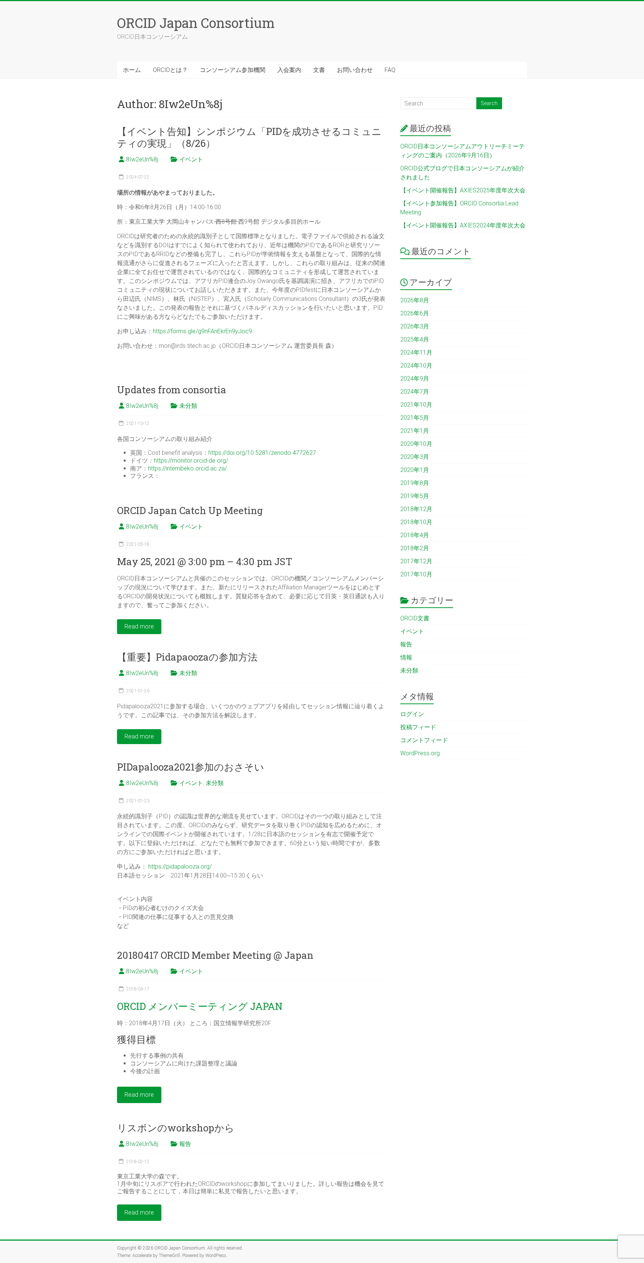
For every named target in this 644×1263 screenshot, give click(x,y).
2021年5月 (414, 417)
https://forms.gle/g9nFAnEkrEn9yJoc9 (202, 331)
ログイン (412, 714)
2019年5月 (414, 496)
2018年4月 (414, 535)
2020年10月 (416, 443)
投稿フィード (418, 727)
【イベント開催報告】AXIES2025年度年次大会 (462, 190)
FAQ (390, 69)
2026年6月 (414, 313)
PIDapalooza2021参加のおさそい (190, 766)
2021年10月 (416, 404)
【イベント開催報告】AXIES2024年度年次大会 (462, 225)
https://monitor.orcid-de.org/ (191, 460)
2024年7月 (414, 391)
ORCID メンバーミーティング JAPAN (199, 1006)
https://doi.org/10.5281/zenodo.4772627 (262, 452)
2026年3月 (414, 326)
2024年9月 (414, 378)
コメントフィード (424, 740)
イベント (191, 159)
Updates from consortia (171, 389)
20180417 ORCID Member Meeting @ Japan (215, 955)
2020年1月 (414, 469)
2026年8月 (414, 300)
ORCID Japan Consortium (196, 23)
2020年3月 (414, 456)
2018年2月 (414, 548)
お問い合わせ (355, 69)
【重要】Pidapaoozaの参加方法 (187, 657)
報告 (185, 1143)
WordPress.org (420, 753)
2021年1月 (414, 430)
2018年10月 (416, 522)
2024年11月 (416, 352)
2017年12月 (416, 561)
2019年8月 (414, 482)
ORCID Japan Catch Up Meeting (190, 510)
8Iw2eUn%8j (142, 159)
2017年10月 (416, 574)
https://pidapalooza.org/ (180, 866)
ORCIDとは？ (170, 69)
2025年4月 (414, 339)
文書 (319, 69)
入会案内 (289, 69)
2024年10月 (416, 365)
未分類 (188, 405)
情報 (406, 657)
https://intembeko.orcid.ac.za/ (187, 468)
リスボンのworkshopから (175, 1127)
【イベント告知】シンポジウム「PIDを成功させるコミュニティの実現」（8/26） (249, 137)
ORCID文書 (414, 618)
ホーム (132, 69)
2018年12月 (416, 509)
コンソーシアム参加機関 (232, 69)
